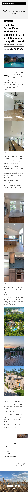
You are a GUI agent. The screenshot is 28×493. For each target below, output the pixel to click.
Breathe (5, 446)
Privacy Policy (15, 461)
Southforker (6, 453)
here (17, 427)
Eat (15, 442)
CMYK (23, 467)
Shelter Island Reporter (9, 457)
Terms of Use (8, 461)
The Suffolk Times (8, 454)
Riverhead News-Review (9, 456)
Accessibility (22, 461)
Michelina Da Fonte (9, 44)
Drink (15, 443)
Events (5, 443)
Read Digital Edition (8, 442)
